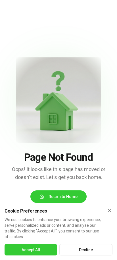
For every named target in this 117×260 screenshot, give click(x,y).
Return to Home (63, 196)
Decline (86, 249)
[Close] (109, 210)
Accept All (31, 249)
